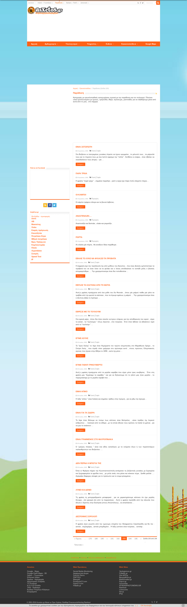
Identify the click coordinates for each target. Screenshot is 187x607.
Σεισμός (35, 254)
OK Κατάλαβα (146, 605)
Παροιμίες (95, 199)
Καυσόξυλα (36, 233)
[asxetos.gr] (45, 10)
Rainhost (122, 588)
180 (96, 539)
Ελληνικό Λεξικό (33, 577)
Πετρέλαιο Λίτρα (38, 236)
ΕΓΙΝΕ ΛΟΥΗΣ (82, 338)
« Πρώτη (77, 539)
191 (112, 539)
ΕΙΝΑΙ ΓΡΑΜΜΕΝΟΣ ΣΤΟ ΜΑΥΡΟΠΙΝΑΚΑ (94, 439)
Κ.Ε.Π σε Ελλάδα (34, 585)
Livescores (123, 590)
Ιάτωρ (121, 592)
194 (130, 539)
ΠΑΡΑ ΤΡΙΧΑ (81, 173)
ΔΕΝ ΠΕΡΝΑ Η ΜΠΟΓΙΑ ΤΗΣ (88, 463)
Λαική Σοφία (96, 151)
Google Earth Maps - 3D (37, 573)
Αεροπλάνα (36, 251)
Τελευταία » (78, 545)
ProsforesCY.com (80, 581)
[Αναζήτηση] (158, 3)
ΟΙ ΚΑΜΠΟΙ (81, 195)
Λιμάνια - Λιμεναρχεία (35, 579)
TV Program (32, 583)
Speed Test (36, 256)
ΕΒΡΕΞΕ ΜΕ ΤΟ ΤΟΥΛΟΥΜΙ (88, 312)
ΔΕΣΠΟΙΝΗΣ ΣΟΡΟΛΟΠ (86, 516)
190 (102, 539)
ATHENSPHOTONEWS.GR (130, 585)
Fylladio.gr (123, 573)
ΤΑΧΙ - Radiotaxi (33, 588)
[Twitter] (143, 2)
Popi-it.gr (84, 558)
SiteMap (65, 602)
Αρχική (75, 88)
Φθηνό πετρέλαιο (39, 239)
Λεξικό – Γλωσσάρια (44, 3)
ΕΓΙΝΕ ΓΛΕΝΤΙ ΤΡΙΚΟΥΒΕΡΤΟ (89, 365)
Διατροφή (84, 3)
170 (90, 539)
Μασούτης (36, 224)
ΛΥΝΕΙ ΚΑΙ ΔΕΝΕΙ (83, 490)
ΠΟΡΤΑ (79, 237)
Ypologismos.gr (125, 571)
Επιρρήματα (32, 592)
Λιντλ (33, 218)
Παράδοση (58, 3)
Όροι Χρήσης (57, 602)
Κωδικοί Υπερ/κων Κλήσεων (38, 590)
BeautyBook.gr (125, 577)
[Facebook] (140, 2)
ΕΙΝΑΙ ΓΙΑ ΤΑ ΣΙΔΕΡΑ (85, 413)
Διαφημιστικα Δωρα (80, 573)
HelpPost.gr (75, 558)
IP (32, 259)
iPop (121, 594)
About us (48, 602)
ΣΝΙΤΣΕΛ (77, 577)
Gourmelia (123, 583)
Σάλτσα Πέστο (79, 575)
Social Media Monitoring (82, 571)
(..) (136, 605)
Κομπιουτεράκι (38, 245)
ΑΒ (32, 221)
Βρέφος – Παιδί (71, 3)
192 (118, 539)
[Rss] (138, 2)
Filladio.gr (77, 585)
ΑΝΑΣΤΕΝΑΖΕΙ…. (84, 216)
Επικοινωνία (73, 602)
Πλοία (34, 248)
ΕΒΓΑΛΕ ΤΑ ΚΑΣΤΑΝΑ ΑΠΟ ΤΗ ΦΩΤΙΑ (93, 285)
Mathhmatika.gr (125, 579)
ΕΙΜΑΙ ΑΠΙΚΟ (82, 391)
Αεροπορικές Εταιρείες (36, 581)
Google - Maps (33, 571)
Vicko (33, 227)
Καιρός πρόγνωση (39, 230)
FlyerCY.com (78, 583)
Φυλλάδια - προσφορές (40, 216)
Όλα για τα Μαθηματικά (96, 558)
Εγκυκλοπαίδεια (85, 88)
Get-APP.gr (123, 575)
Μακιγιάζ (76, 579)
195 (136, 539)
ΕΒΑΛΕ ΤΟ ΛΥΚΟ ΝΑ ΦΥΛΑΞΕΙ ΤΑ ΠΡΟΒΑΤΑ (96, 258)
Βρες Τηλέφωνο (38, 242)
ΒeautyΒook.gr (111, 558)
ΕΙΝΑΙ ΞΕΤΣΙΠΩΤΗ (84, 147)
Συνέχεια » (80, 164)
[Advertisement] (111, 23)
